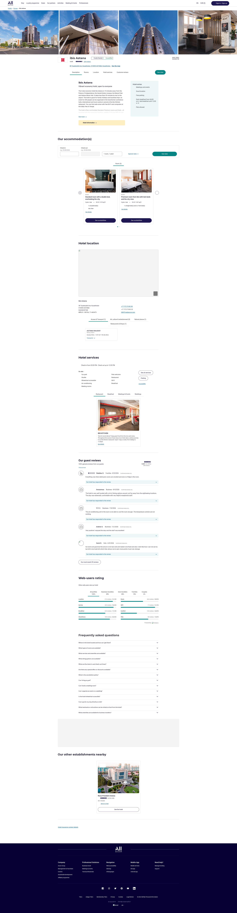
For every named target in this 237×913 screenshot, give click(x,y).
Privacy (113, 897)
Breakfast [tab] (110, 394)
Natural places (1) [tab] (140, 319)
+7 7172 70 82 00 (127, 306)
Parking (143, 378)
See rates (160, 72)
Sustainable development (65, 874)
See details (101, 444)
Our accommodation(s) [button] (75, 139)
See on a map (105, 803)
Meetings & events (87, 868)
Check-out (86, 149)
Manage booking (159, 865)
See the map (116, 66)
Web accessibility (111, 865)
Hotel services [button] (89, 357)
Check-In (65, 149)
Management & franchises (65, 868)
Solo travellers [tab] (122, 593)
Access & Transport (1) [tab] (98, 319)
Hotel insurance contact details (68, 827)
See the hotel (118, 809)
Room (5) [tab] (118, 163)
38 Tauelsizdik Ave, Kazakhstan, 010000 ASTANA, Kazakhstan (90, 66)
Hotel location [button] (89, 243)
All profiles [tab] (93, 593)
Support (157, 868)
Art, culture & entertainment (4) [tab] (120, 319)
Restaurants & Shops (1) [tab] (118, 324)
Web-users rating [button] (91, 578)
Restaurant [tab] (99, 394)
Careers (60, 871)
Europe (16, 8)
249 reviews (87, 61)
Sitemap (108, 868)
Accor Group (61, 865)
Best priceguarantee (175, 58)
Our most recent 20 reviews (90, 562)
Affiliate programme (63, 877)
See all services (146, 373)
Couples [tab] (144, 593)
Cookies (120, 897)
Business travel (86, 865)
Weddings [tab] (138, 394)
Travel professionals (88, 871)
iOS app (133, 868)
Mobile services (135, 865)
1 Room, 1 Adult (109, 154)
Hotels (10, 8)
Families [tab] (134, 593)
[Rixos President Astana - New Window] (118, 777)
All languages (110, 871)
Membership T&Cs (102, 897)
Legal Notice (130, 897)
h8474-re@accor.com (128, 312)
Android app (134, 871)
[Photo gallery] (118, 32)
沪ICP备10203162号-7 (124, 901)
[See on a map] (118, 273)
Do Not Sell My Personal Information (147, 897)
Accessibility (142, 384)
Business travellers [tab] (107, 593)
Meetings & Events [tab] (124, 394)
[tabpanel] (118, 198)
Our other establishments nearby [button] (82, 754)
